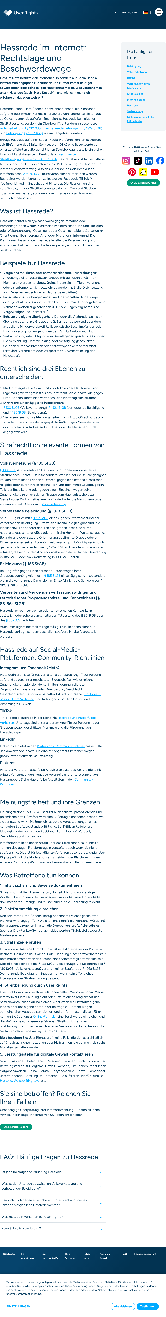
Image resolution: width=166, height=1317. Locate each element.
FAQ (124, 1253)
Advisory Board (105, 1256)
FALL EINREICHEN (143, 183)
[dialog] (83, 1295)
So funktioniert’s (50, 1256)
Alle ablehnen (123, 1306)
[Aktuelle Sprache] (147, 12)
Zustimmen (147, 1306)
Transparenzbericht (145, 1253)
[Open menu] (159, 12)
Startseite (9, 1253)
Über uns (87, 1256)
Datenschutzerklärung (28, 1293)
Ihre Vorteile (70, 1256)
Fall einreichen (27, 1256)
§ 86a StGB (14, 620)
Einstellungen (18, 1306)
